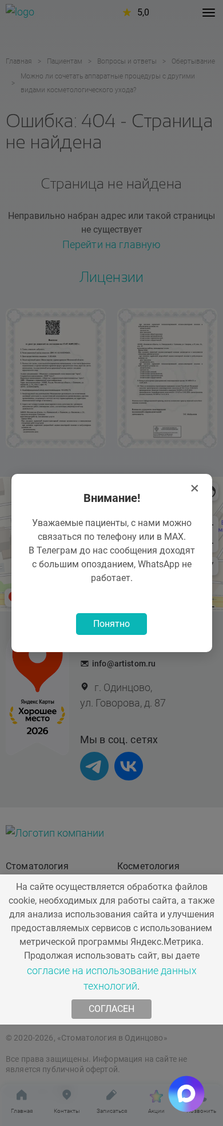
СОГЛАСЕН (111, 1008)
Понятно (111, 623)
